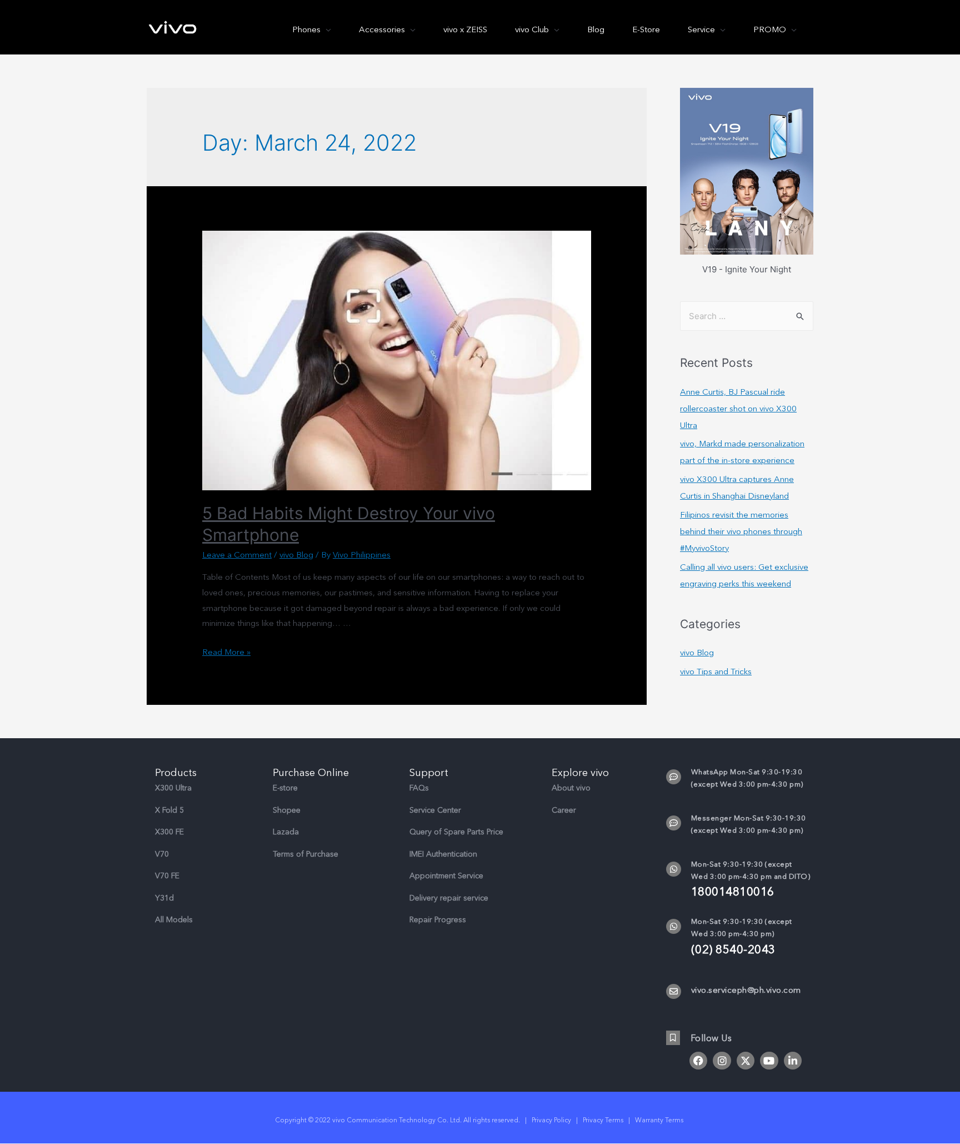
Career (564, 810)
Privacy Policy (551, 1120)
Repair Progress (437, 919)
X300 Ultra (173, 788)
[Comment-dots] (673, 776)
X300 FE (169, 832)
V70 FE (167, 876)
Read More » (226, 652)
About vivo (571, 788)
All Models (174, 919)
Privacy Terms (603, 1120)
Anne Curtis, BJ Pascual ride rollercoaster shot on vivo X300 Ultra (738, 408)
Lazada (286, 832)
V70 (162, 854)
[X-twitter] (745, 1061)
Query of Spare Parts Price (456, 832)
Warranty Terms (660, 1120)
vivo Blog (296, 554)
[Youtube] (769, 1061)
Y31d (164, 898)
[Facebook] (698, 1061)
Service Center (435, 810)
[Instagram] (722, 1061)
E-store (285, 788)
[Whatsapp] (673, 869)
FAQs (419, 788)
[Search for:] (746, 316)
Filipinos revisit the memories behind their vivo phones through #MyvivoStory (741, 531)
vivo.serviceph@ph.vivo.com (746, 990)
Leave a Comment (237, 554)
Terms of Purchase (305, 854)
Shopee (287, 810)
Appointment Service (446, 876)
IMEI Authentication (443, 854)
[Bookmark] (673, 1037)
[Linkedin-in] (793, 1061)
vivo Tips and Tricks (716, 671)
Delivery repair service (448, 898)
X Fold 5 (169, 810)
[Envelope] (673, 991)
